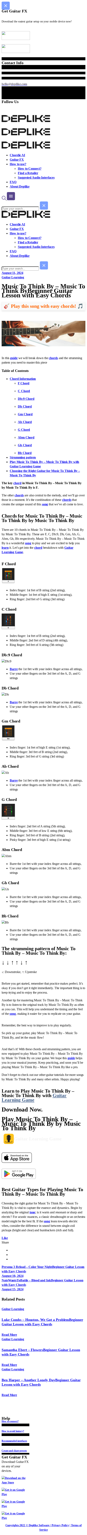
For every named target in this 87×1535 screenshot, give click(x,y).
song (45, 504)
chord (17, 483)
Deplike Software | (40, 1525)
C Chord (24, 391)
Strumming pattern (23, 457)
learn (5, 547)
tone (32, 1212)
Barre (14, 669)
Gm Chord (25, 414)
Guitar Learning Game (34, 1098)
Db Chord (25, 406)
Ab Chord (25, 422)
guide (14, 358)
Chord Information (23, 378)
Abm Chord (26, 437)
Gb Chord (25, 445)
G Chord (24, 429)
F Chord (23, 383)
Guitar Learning (13, 277)
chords (53, 358)
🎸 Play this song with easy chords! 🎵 (43, 306)
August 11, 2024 (12, 273)
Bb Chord (25, 453)
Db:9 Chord (26, 398)
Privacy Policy (60, 1525)
